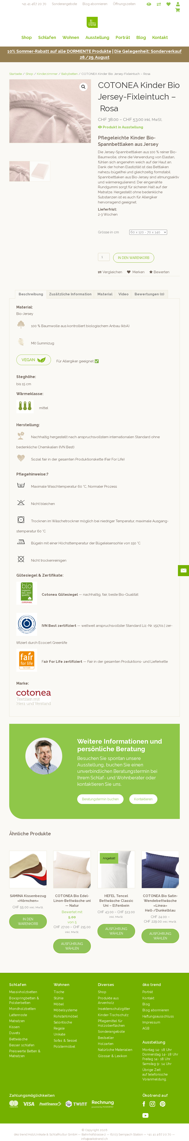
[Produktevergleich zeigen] (158, 4)
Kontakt (160, 37)
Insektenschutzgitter (114, 1009)
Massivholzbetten (23, 992)
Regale (59, 1028)
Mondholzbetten (22, 1009)
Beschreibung (31, 294)
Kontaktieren (143, 799)
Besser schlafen (22, 1045)
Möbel (59, 1004)
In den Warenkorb (133, 258)
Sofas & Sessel (65, 1040)
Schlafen (47, 37)
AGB (146, 1028)
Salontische (63, 1022)
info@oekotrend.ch (94, 1139)
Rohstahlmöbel (66, 1016)
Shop (26, 37)
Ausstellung (97, 37)
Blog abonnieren (95, 4)
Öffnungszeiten (124, 4)
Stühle (59, 998)
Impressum (151, 1022)
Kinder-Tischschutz (113, 1015)
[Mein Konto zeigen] (178, 4)
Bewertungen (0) (149, 294)
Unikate (59, 1034)
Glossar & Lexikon (112, 1056)
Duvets (14, 1033)
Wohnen (70, 37)
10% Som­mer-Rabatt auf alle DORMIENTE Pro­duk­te (59, 51)
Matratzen (17, 1021)
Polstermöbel (64, 1046)
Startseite (15, 74)
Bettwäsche (18, 1039)
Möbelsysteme (65, 1010)
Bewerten (161, 272)
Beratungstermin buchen (100, 799)
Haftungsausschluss (158, 1016)
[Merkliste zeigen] (168, 4)
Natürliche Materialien (115, 1050)
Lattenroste (18, 1015)
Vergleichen (112, 272)
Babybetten (69, 74)
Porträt (123, 37)
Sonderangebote (64, 4)
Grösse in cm (108, 232)
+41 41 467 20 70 (34, 4)
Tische (59, 992)
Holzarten (106, 1044)
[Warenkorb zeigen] (177, 9)
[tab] (31, 294)
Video (123, 294)
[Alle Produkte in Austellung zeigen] (149, 4)
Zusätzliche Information (70, 294)
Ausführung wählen (72, 946)
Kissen (14, 1027)
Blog (141, 37)
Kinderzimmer (47, 74)
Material (104, 294)
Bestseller (106, 1038)
